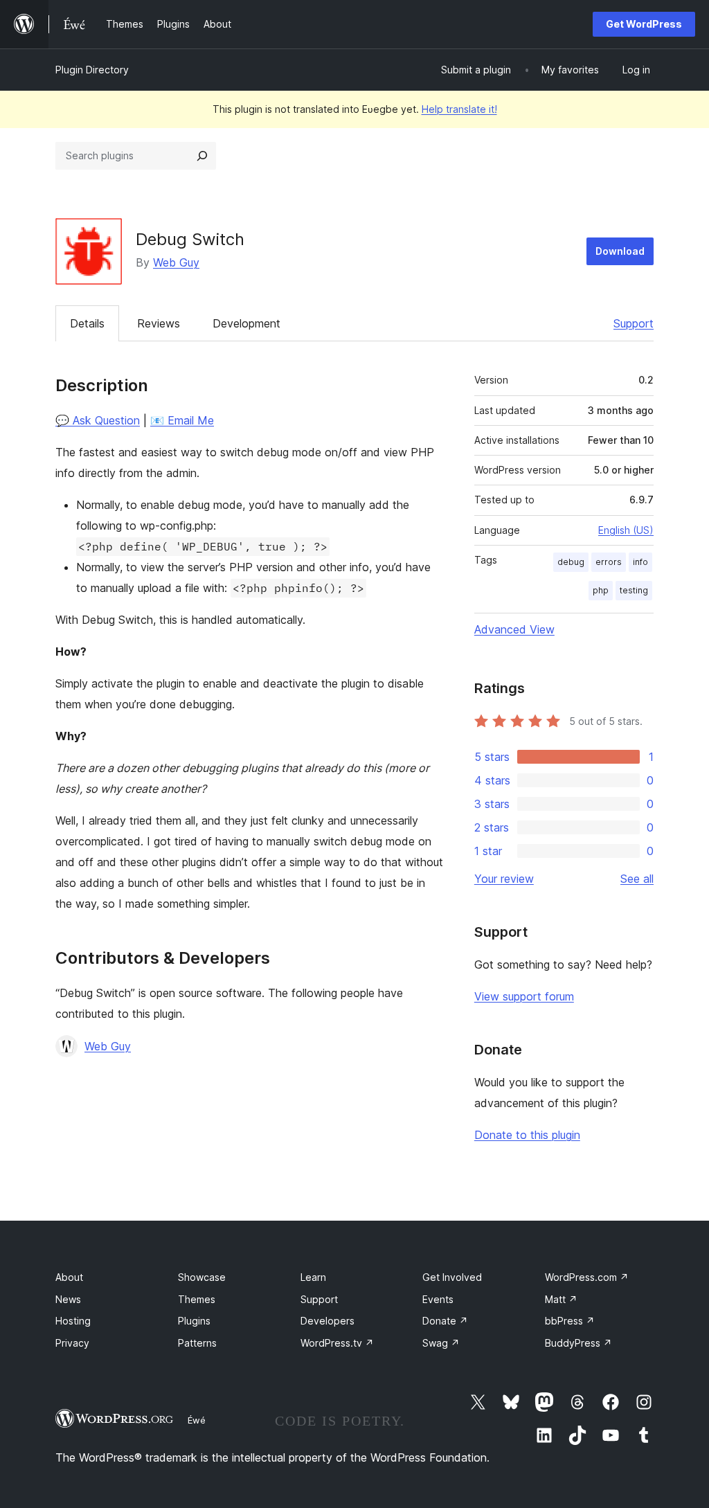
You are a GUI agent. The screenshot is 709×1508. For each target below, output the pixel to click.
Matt (561, 1299)
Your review (504, 879)
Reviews (158, 323)
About (69, 1277)
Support (633, 323)
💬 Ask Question (97, 420)
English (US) (626, 530)
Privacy (72, 1343)
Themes (196, 1299)
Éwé (197, 1420)
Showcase (202, 1277)
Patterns (197, 1343)
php (601, 590)
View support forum (524, 996)
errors (608, 562)
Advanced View (514, 629)
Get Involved (452, 1277)
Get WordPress (644, 24)
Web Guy (176, 262)
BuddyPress (578, 1343)
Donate (445, 1321)
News (68, 1299)
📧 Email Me (182, 420)
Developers (327, 1321)
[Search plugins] (202, 156)
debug (570, 562)
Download (620, 251)
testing (634, 590)
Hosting (73, 1321)
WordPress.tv (337, 1343)
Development (246, 323)
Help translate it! (459, 109)
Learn (313, 1277)
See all (637, 879)
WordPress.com (587, 1277)
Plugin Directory (92, 69)
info (640, 562)
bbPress (570, 1321)
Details (87, 323)
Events (438, 1299)
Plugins (194, 1321)
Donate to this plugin (527, 1135)
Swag (441, 1343)
